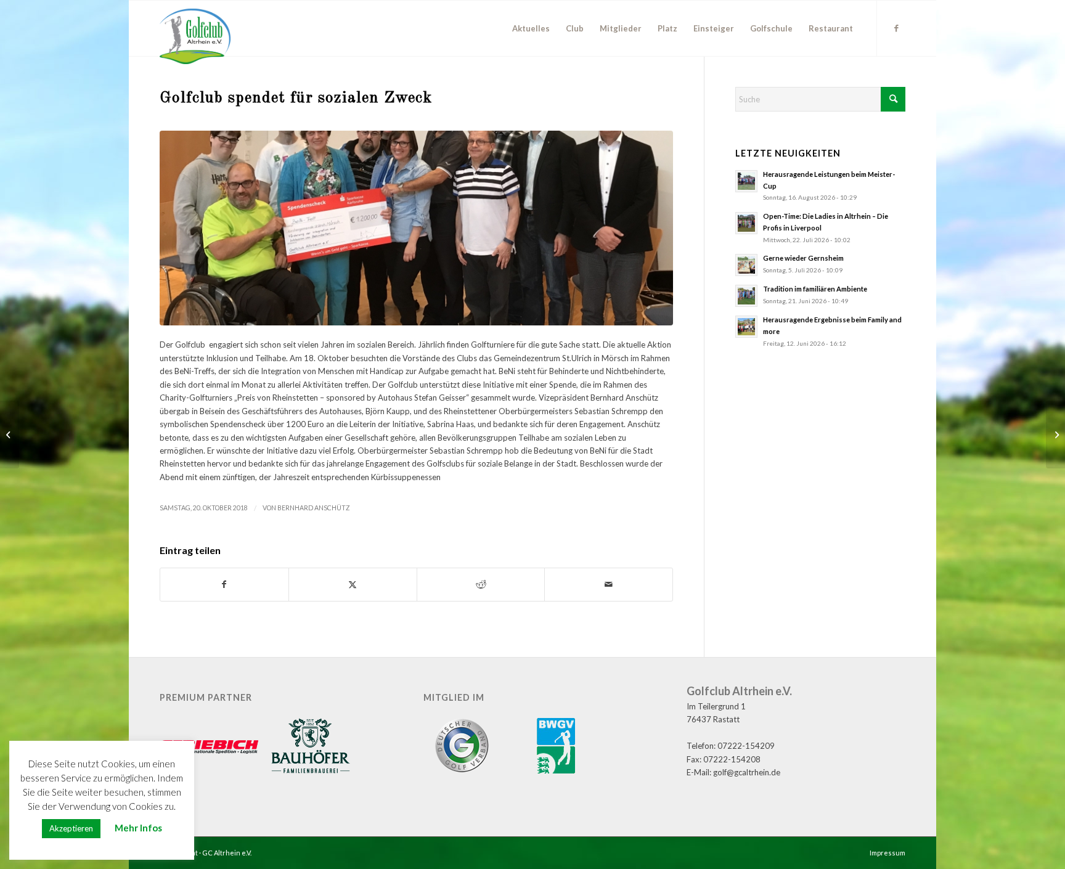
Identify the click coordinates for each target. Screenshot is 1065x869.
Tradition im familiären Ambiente (815, 289)
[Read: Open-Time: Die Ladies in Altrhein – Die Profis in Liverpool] (746, 223)
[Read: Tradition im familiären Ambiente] (746, 296)
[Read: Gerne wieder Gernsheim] (746, 265)
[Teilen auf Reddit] (481, 584)
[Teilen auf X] (353, 584)
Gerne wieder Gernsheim (803, 258)
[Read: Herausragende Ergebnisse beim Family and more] (746, 327)
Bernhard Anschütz (313, 508)
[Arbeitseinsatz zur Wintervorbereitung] (1055, 434)
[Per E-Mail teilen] (608, 584)
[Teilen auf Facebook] (224, 584)
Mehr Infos (138, 827)
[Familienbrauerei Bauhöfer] (311, 748)
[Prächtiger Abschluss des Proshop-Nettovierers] (9, 434)
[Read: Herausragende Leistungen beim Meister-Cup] (746, 181)
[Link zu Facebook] (896, 27)
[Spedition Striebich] (209, 748)
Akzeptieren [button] (71, 828)
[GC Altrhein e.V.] (195, 36)
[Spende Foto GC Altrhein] (416, 228)
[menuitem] (531, 28)
